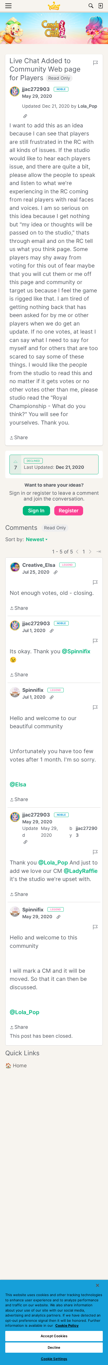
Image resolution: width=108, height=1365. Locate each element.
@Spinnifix (76, 651)
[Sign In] (100, 6)
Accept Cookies (54, 1336)
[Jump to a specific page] (98, 551)
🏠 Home (16, 1066)
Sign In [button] (36, 511)
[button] (14, 91)
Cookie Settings (54, 1359)
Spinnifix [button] (33, 690)
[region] (54, 1322)
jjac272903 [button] (36, 89)
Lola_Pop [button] (87, 106)
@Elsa (18, 784)
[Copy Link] (25, 116)
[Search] (91, 6)
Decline (54, 1347)
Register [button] (69, 511)
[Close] (97, 1285)
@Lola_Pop (53, 862)
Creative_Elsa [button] (38, 565)
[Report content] (95, 63)
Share (18, 438)
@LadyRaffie (81, 871)
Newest (35, 539)
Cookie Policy (67, 1325)
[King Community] (54, 6)
